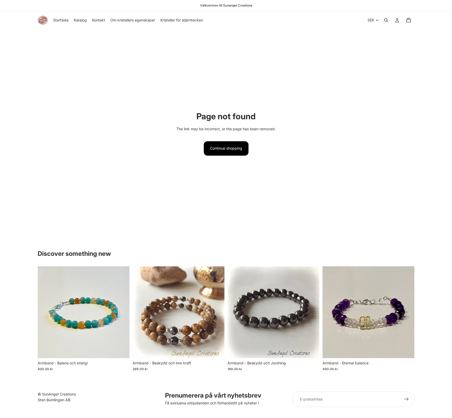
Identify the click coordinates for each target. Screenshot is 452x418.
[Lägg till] (121, 350)
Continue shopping (226, 148)
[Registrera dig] (406, 399)
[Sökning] (386, 20)
